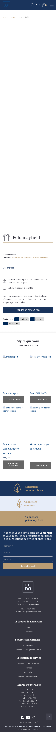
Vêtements (43, 257)
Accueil (5, 17)
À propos (28, 627)
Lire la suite (13, 399)
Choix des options (13, 465)
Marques (24, 257)
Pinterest (39, 319)
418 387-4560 (30, 609)
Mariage (29, 668)
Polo (30, 257)
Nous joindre (28, 645)
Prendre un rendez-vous (28, 309)
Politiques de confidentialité (28, 722)
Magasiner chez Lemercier (29, 663)
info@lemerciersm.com (31, 611)
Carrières (28, 631)
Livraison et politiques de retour (28, 649)
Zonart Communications (28, 729)
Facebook (23, 319)
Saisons (13, 17)
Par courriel (13, 323)
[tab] (28, 268)
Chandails (16, 257)
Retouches (28, 672)
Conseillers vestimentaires (28, 676)
